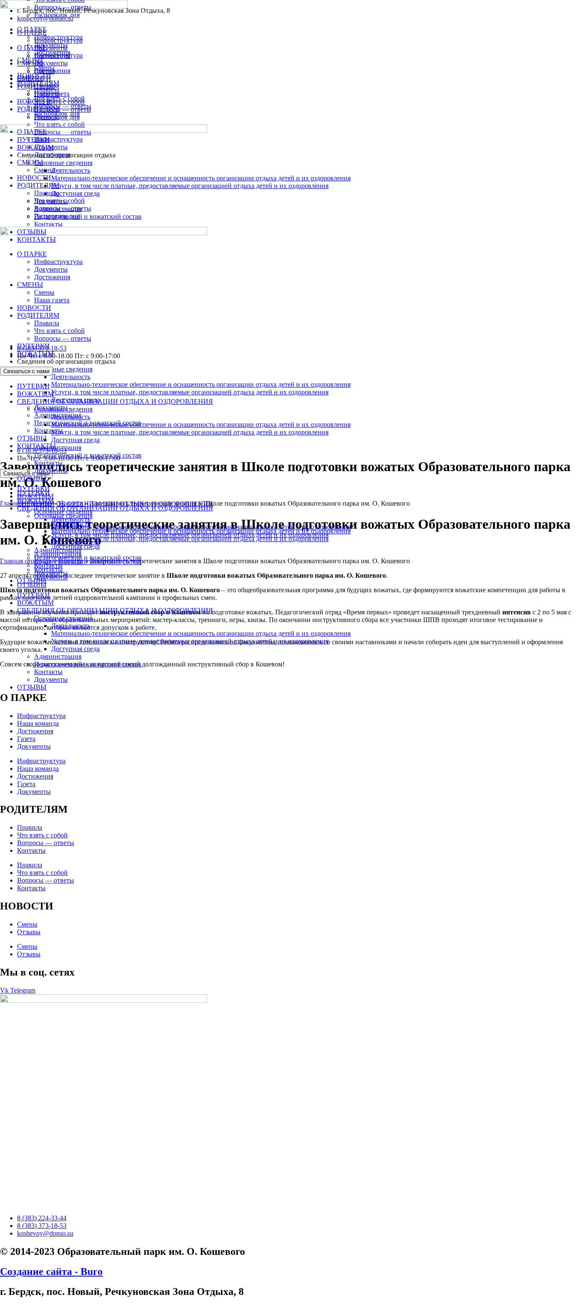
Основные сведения (63, 618)
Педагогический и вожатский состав (87, 664)
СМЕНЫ (30, 60)
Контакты (48, 671)
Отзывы (28, 931)
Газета (26, 738)
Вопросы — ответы (62, 7)
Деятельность (70, 625)
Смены (44, 67)
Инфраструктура (58, 37)
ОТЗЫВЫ (31, 687)
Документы (51, 679)
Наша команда (38, 723)
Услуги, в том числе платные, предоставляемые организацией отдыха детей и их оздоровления (189, 641)
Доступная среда (75, 648)
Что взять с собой (59, 98)
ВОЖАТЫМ (35, 602)
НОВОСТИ (34, 75)
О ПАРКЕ (32, 29)
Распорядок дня (57, 14)
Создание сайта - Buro (51, 1271)
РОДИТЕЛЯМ (38, 83)
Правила (46, 90)
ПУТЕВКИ (33, 386)
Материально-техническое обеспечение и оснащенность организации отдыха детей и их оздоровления (201, 633)
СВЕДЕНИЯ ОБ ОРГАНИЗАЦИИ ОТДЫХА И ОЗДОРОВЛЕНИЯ (115, 610)
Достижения (52, 52)
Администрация (57, 656)
